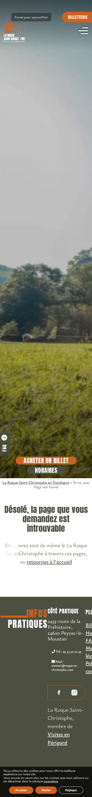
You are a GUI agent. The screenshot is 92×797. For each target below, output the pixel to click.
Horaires (46, 470)
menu (83, 30)
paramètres (51, 781)
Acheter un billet (46, 461)
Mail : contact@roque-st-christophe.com (65, 665)
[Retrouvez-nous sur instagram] (74, 692)
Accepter (21, 790)
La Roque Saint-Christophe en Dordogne (35, 482)
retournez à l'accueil (49, 561)
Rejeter (46, 790)
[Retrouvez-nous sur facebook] (59, 692)
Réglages (71, 790)
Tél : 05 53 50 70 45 (68, 651)
